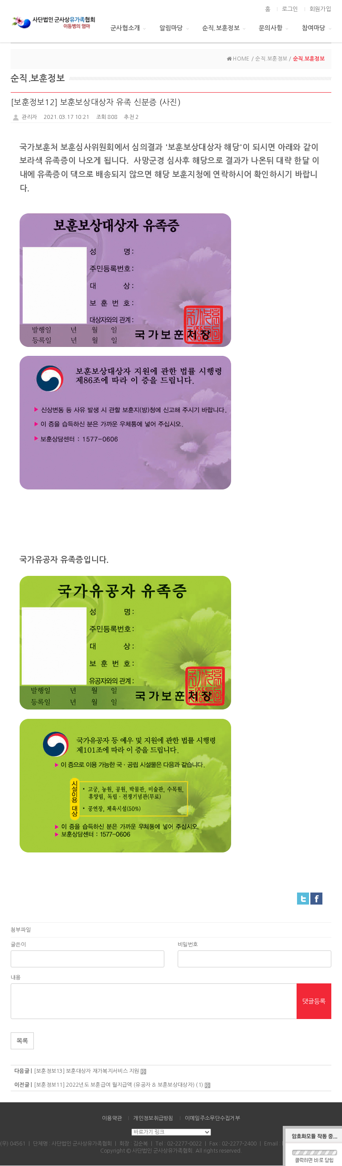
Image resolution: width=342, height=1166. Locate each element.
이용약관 (112, 1118)
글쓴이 (18, 944)
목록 (22, 1041)
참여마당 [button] (314, 28)
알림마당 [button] (171, 28)
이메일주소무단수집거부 (212, 1118)
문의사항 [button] (270, 28)
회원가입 (320, 9)
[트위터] (303, 898)
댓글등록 (314, 1001)
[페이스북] (316, 898)
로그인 (290, 9)
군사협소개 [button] (125, 28)
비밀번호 (188, 944)
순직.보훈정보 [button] (221, 28)
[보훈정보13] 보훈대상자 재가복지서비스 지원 (86, 1071)
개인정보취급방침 (153, 1118)
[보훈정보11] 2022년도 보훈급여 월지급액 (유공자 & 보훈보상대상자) (114, 1085)
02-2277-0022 (184, 1143)
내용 (16, 977)
